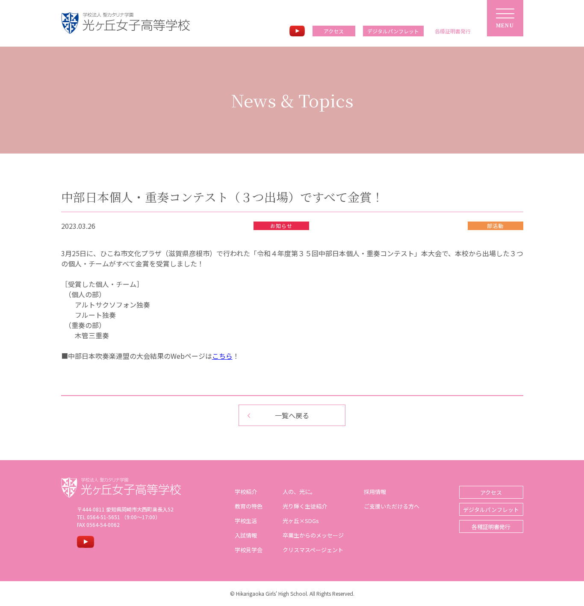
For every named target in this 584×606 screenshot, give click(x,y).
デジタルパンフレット (393, 31)
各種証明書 (453, 31)
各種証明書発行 (491, 527)
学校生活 (246, 521)
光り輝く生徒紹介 (305, 506)
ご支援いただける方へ (391, 506)
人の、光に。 (299, 492)
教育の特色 (249, 506)
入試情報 (246, 535)
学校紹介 (246, 492)
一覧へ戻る (292, 415)
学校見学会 (249, 550)
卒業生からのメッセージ (313, 535)
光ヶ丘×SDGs (301, 521)
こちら (222, 356)
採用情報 (375, 492)
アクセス (334, 31)
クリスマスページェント (313, 550)
